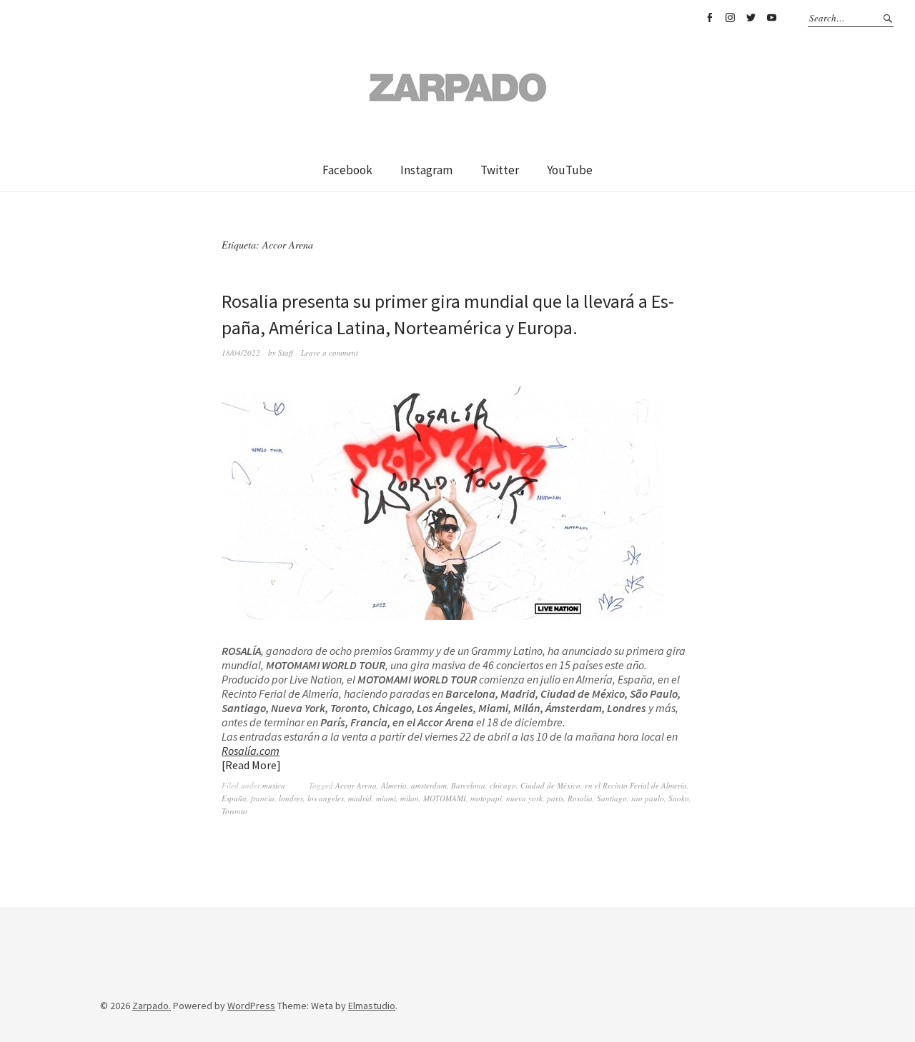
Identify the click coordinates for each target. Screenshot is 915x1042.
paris (555, 798)
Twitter (750, 18)
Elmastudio (371, 1005)
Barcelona (468, 785)
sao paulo (647, 798)
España (234, 798)
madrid (360, 798)
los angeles (325, 798)
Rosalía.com (251, 750)
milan (409, 798)
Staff (285, 352)
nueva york (524, 798)
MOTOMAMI (444, 798)
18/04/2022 (241, 352)
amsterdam (429, 785)
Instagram (730, 18)
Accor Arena (356, 785)
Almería (394, 785)
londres (291, 798)
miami (386, 798)
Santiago (612, 798)
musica (273, 785)
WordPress (251, 1005)
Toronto (234, 811)
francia (262, 798)
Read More (251, 765)
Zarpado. (151, 1005)
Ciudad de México (550, 785)
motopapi (486, 798)
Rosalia (580, 798)
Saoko (678, 798)
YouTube (771, 18)
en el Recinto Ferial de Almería (636, 785)
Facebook (709, 18)
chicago (503, 785)
